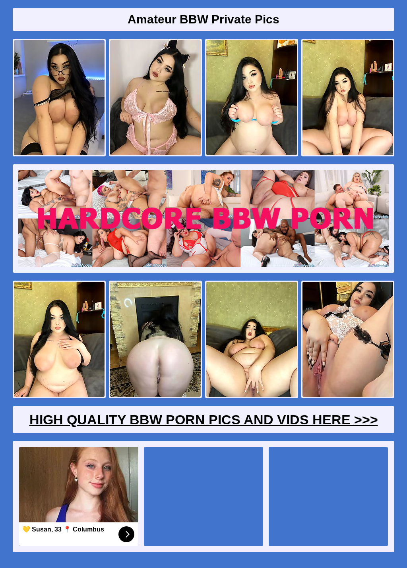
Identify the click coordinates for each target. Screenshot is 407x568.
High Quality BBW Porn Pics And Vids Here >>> (203, 419)
